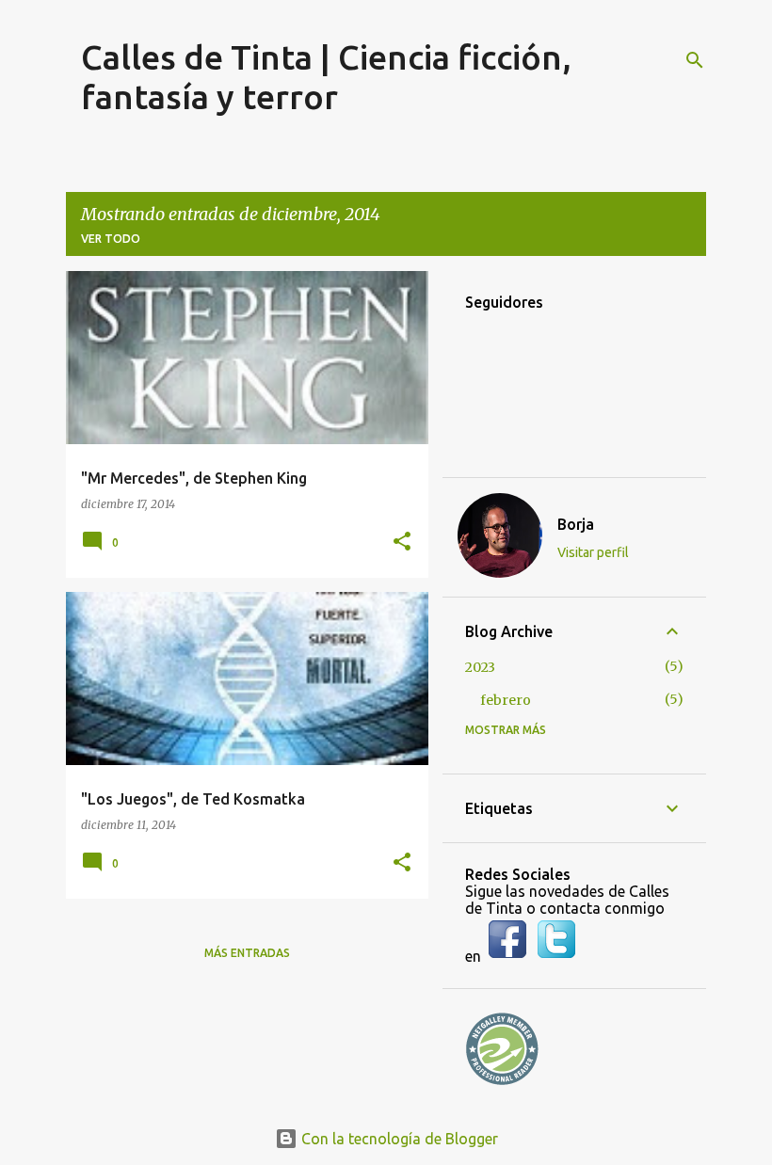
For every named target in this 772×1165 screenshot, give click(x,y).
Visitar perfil (593, 552)
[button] (402, 542)
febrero (505, 700)
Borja (575, 524)
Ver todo (110, 238)
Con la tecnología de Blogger (398, 1138)
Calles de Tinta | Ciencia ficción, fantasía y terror (326, 77)
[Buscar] (695, 60)
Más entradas (247, 953)
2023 (480, 667)
